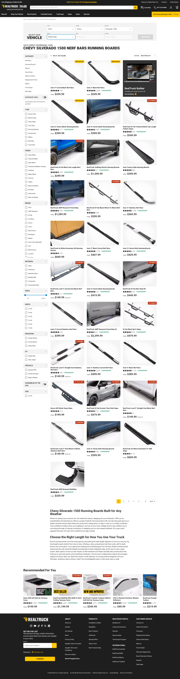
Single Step (31, 356)
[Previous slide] (25, 591)
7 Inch (30, 328)
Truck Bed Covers (46, 14)
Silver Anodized (33, 197)
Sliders (27, 83)
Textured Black (33, 159)
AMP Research (33, 211)
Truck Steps (29, 87)
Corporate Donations (119, 627)
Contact (164, 2)
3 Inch (30, 312)
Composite (31, 281)
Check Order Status (142, 639)
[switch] (35, 97)
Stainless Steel (33, 273)
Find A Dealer (140, 648)
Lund (30, 227)
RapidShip (92, 627)
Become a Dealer (70, 654)
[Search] (135, 7)
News (67, 635)
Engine (107, 33)
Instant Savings (33, 374)
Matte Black (32, 174)
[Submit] (54, 645)
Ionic (29, 207)
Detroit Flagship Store (72, 658)
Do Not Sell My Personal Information (80, 673)
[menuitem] (4, 14)
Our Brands (68, 631)
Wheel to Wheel (30, 76)
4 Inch (30, 316)
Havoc (30, 223)
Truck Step (31, 145)
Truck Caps (60, 14)
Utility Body (32, 346)
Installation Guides (95, 623)
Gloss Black (32, 155)
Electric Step (32, 118)
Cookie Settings (114, 673)
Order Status (174, 2)
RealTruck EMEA (117, 653)
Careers (67, 627)
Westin (30, 238)
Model (106, 25)
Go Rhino (31, 219)
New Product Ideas (95, 648)
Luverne (30, 253)
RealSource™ (116, 623)
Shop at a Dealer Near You (149, 2)
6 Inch (30, 324)
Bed (77, 33)
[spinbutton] (28, 298)
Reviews (115, 631)
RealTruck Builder (91, 2)
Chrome (30, 178)
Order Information (142, 627)
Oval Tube (31, 125)
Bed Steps (28, 91)
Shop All (4, 14)
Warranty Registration (143, 652)
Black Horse (32, 250)
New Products (31, 14)
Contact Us (139, 623)
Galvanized (31, 193)
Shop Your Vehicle (17, 14)
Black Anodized (33, 186)
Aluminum (31, 269)
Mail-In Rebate (33, 377)
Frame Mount (32, 342)
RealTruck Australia (118, 649)
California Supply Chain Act (100, 673)
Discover (87, 14)
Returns (138, 643)
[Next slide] (154, 591)
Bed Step (31, 141)
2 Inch (30, 308)
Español (138, 660)
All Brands (92, 635)
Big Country (32, 230)
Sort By (136, 55)
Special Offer (32, 370)
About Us (68, 623)
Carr (29, 246)
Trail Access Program (119, 639)
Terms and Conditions (126, 673)
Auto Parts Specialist (35, 242)
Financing (139, 631)
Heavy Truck (93, 643)
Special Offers (93, 639)
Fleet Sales (139, 664)
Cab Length (32, 360)
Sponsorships (116, 635)
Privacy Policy (69, 639)
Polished (31, 170)
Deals (78, 14)
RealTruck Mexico (118, 657)
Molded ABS (32, 277)
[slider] (25, 295)
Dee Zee (30, 257)
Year (48, 25)
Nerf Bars (28, 60)
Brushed (31, 189)
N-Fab (30, 215)
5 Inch (30, 320)
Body (48, 33)
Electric (27, 68)
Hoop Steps (29, 72)
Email (25, 641)
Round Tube (32, 114)
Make (77, 25)
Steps (70, 14)
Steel (29, 266)
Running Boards (30, 64)
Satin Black (31, 162)
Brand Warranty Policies (144, 656)
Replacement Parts (31, 80)
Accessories (32, 133)
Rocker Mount (32, 338)
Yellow (30, 182)
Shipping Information (143, 635)
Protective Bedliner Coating (37, 166)
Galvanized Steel (33, 285)
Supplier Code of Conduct (73, 643)
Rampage (31, 234)
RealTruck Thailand (118, 661)
